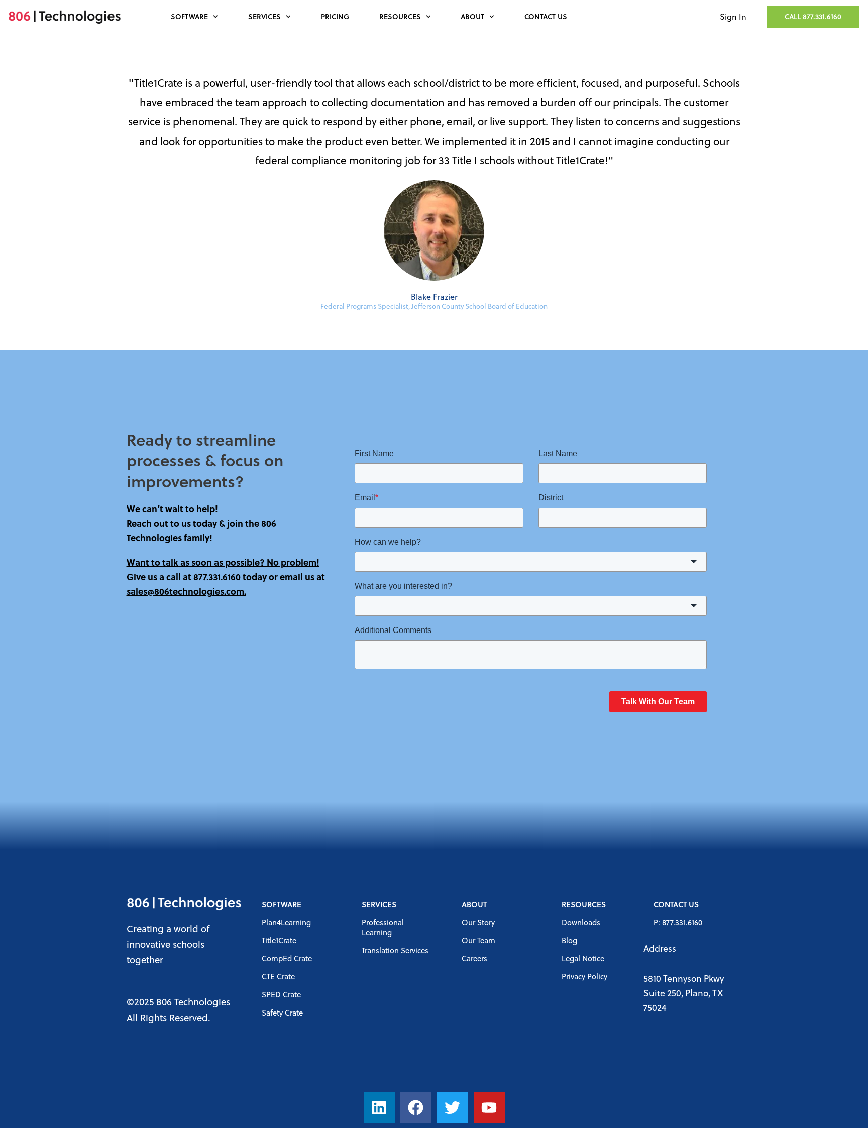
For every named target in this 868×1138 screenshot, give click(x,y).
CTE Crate (278, 976)
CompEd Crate (287, 958)
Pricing (335, 16)
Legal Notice (583, 958)
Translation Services (395, 950)
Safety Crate (282, 1012)
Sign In (733, 16)
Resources (400, 16)
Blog (569, 940)
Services (264, 16)
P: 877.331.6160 (678, 922)
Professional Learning (383, 927)
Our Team (478, 940)
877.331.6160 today (230, 576)
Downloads (581, 922)
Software (189, 16)
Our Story (478, 922)
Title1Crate (279, 940)
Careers (474, 958)
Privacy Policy (584, 976)
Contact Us (545, 16)
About (472, 16)
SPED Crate (281, 994)
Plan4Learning (286, 922)
